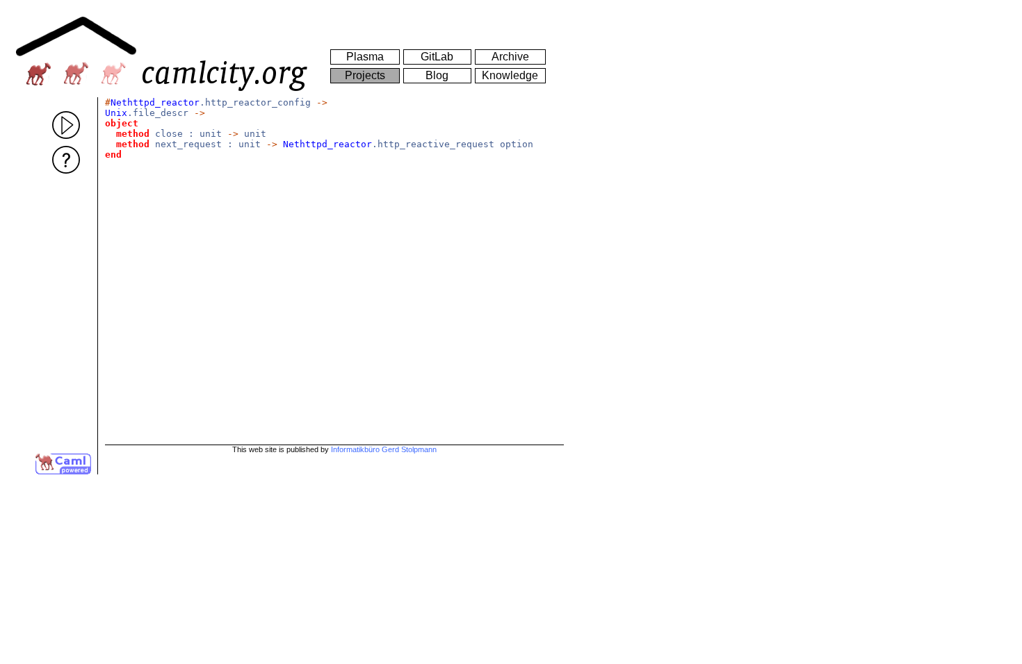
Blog (436, 75)
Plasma (365, 57)
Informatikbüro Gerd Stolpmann (384, 449)
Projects (365, 75)
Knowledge (510, 75)
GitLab (437, 57)
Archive (510, 57)
